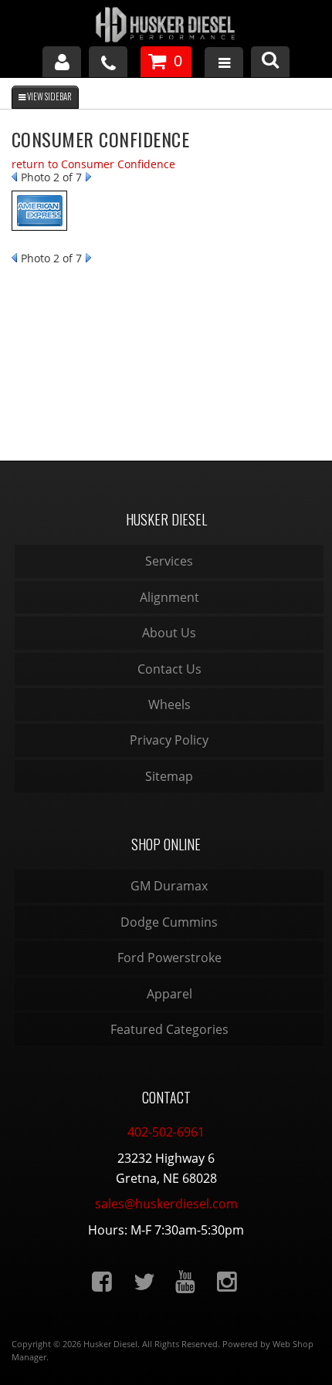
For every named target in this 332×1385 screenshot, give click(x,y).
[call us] (108, 61)
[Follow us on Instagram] (220, 1282)
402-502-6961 (166, 1131)
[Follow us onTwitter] (137, 1282)
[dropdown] (224, 64)
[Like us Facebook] (95, 1282)
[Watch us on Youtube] (179, 1282)
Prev (14, 176)
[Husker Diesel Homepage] (166, 26)
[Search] (270, 61)
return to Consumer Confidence (93, 164)
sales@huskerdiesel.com (166, 1203)
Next (88, 176)
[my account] (61, 61)
